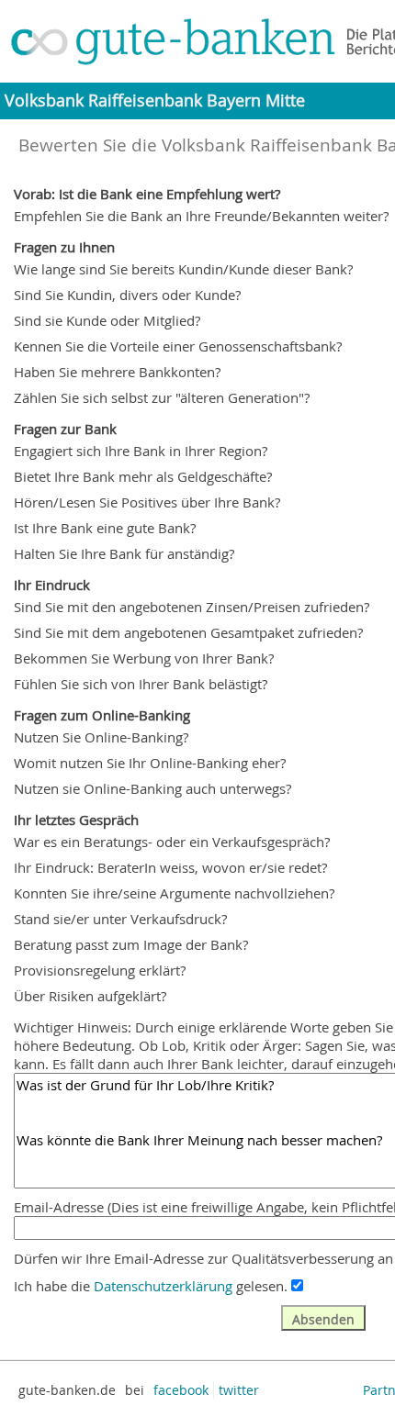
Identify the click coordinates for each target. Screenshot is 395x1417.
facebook (181, 1390)
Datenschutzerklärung (163, 1286)
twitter (239, 1390)
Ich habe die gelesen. (151, 1286)
